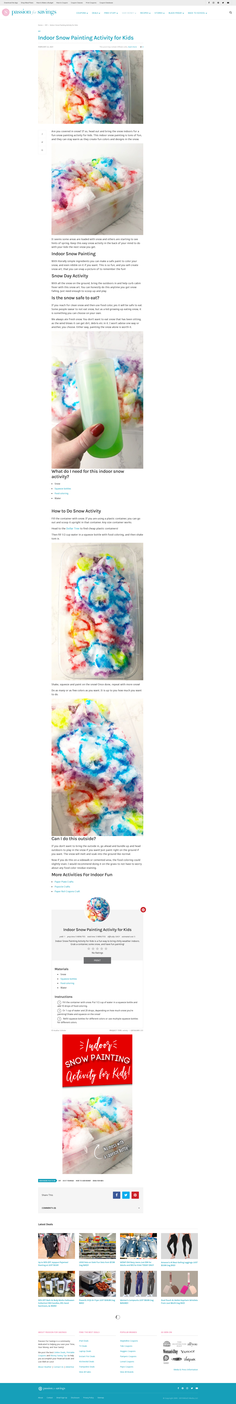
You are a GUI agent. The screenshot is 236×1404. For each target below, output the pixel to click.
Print (97, 960)
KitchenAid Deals (86, 1361)
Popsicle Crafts (62, 886)
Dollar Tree (72, 528)
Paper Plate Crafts (64, 881)
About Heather (44, 1367)
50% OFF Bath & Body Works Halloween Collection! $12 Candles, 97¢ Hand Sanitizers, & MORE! (56, 1303)
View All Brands (127, 1372)
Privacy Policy (88, 1397)
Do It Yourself (68, 1181)
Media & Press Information (186, 1369)
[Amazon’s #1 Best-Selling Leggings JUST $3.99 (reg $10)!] (179, 1246)
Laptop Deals (85, 1351)
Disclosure (75, 1397)
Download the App (11, 3)
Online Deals (59, 1352)
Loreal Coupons (127, 1361)
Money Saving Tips (58, 1355)
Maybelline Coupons (129, 1340)
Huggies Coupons (128, 1351)
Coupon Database (106, 3)
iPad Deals (83, 1340)
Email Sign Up (62, 1397)
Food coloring (62, 493)
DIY (46, 25)
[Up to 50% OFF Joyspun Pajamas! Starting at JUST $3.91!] (56, 1246)
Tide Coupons (126, 1346)
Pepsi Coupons (126, 1366)
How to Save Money (83, 1181)
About (40, 1397)
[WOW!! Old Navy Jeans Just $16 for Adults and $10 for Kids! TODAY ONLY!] (138, 1246)
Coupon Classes (77, 3)
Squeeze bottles (63, 488)
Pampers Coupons (128, 1356)
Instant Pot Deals (87, 1356)
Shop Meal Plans (27, 3)
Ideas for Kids (98, 1181)
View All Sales (85, 1372)
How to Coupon (62, 3)
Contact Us (59, 1367)
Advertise (70, 1367)
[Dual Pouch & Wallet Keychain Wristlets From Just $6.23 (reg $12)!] (179, 1284)
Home (40, 25)
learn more (132, 47)
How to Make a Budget (44, 3)
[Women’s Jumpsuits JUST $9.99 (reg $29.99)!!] (138, 1284)
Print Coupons (91, 3)
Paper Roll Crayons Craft (67, 891)
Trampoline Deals (87, 1366)
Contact (50, 1397)
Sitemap (101, 1397)
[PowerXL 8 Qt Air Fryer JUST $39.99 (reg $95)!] (97, 1284)
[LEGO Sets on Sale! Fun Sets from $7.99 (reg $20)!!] (97, 1246)
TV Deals (83, 1346)
